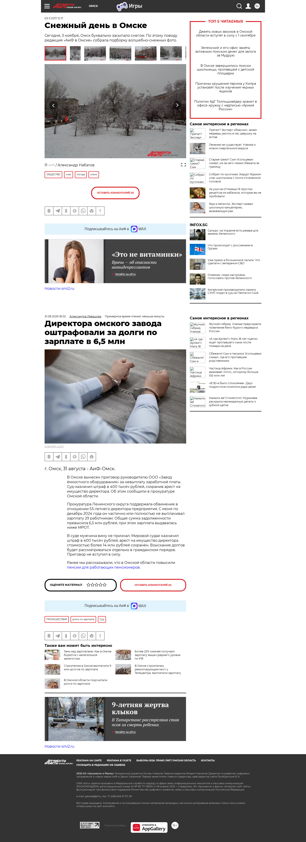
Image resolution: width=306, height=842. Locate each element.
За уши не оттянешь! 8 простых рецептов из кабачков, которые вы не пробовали (235, 192)
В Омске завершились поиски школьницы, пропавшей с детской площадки (225, 69)
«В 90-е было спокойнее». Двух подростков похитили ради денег (232, 384)
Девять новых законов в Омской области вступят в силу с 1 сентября (225, 33)
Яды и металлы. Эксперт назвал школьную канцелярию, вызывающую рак (231, 207)
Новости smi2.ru (59, 288)
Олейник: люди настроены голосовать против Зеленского (230, 276)
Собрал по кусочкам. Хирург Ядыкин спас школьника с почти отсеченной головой (235, 178)
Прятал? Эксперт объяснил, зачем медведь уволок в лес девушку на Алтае (233, 133)
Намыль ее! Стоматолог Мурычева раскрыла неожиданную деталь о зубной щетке (233, 401)
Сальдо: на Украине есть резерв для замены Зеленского (233, 232)
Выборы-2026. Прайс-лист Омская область (166, 760)
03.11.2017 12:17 (54, 18)
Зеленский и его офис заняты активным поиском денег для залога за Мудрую (225, 51)
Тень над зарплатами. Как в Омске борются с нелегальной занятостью (87, 655)
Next (177, 105)
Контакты (208, 760)
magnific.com (54, 446)
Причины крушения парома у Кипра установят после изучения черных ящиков (225, 87)
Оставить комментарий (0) (115, 192)
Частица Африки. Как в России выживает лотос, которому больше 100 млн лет (233, 372)
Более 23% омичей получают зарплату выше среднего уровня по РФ (157, 655)
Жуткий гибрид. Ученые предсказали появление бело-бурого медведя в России (235, 327)
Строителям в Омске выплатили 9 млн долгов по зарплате (87, 667)
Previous (53, 105)
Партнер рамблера (115, 825)
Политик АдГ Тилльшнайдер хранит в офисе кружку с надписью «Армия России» (225, 105)
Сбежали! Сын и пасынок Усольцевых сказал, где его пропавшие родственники (235, 357)
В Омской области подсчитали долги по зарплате (85, 681)
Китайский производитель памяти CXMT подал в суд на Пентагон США (233, 291)
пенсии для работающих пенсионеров (103, 567)
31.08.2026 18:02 (55, 316)
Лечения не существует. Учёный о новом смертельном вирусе (232, 146)
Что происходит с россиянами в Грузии (230, 247)
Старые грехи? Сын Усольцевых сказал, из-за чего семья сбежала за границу (234, 163)
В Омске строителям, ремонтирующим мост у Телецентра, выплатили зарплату (158, 669)
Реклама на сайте (89, 760)
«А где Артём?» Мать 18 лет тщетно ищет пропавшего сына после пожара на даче (233, 342)
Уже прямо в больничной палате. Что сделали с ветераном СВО (234, 262)
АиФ (51, 165)
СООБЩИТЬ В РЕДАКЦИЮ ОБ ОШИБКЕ (100, 765)
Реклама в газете (119, 760)
